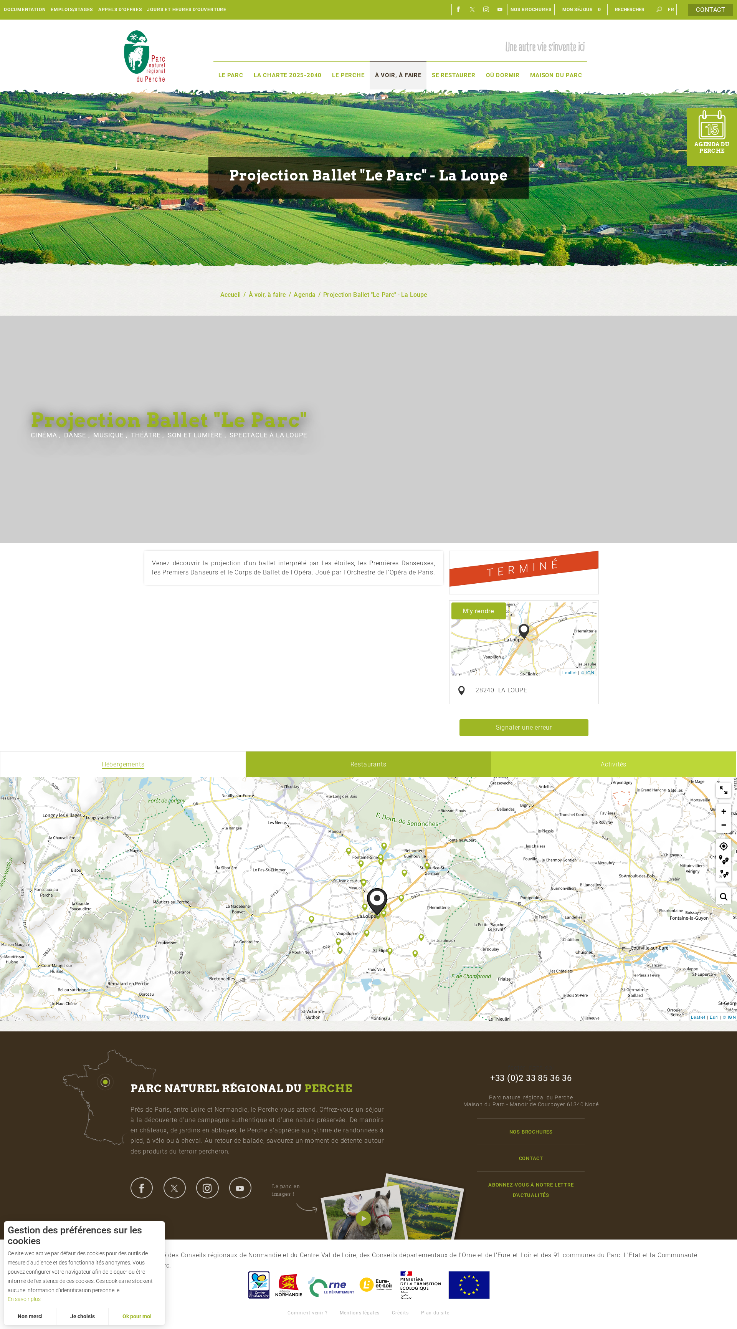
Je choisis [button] (82, 1316)
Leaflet (569, 672)
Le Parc (230, 75)
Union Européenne (469, 1285)
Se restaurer (454, 75)
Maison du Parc (556, 75)
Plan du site (435, 1313)
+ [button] (724, 811)
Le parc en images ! (286, 1190)
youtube (240, 1187)
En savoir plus (24, 1299)
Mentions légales (360, 1313)
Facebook (459, 9)
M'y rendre (478, 610)
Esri (714, 1017)
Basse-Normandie (288, 1285)
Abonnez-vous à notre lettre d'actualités (531, 1190)
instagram (207, 1187)
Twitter (472, 9)
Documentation (24, 9)
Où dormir (503, 75)
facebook (142, 1187)
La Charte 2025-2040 (288, 75)
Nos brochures (531, 9)
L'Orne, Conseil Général (331, 1285)
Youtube (500, 9)
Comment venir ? (307, 1313)
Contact (710, 9)
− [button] (724, 825)
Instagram (486, 9)
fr (671, 9)
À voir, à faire (398, 75)
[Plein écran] (723, 790)
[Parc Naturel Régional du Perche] (144, 56)
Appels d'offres (120, 9)
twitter (175, 1187)
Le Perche (348, 75)
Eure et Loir (376, 1285)
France (421, 1285)
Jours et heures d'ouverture (186, 9)
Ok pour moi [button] (137, 1316)
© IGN (588, 672)
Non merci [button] (30, 1316)
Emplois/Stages (72, 9)
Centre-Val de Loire (258, 1285)
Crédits (400, 1313)
